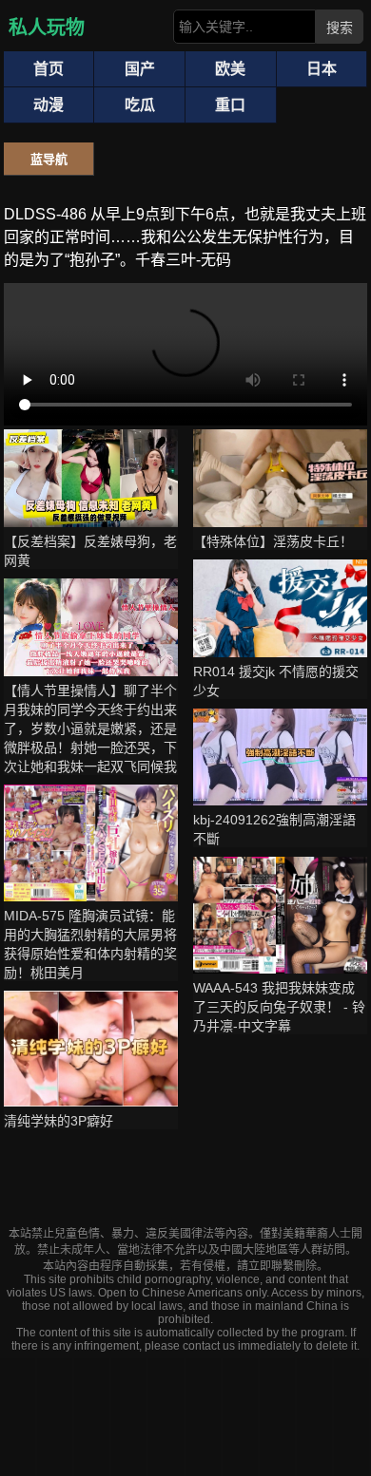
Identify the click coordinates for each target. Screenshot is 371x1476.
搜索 (339, 27)
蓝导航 (49, 159)
